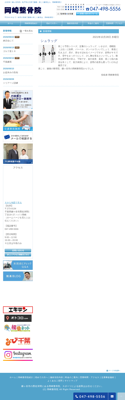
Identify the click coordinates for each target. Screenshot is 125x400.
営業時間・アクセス (114, 23)
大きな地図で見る (13, 202)
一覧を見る (28, 31)
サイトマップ (71, 381)
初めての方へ (51, 23)
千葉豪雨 (7, 61)
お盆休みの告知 (10, 72)
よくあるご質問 (55, 381)
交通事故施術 (107, 377)
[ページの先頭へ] (113, 369)
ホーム (10, 23)
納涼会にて (8, 40)
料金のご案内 (93, 23)
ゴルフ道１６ (9, 51)
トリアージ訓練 (10, 83)
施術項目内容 (72, 23)
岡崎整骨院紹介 (31, 23)
